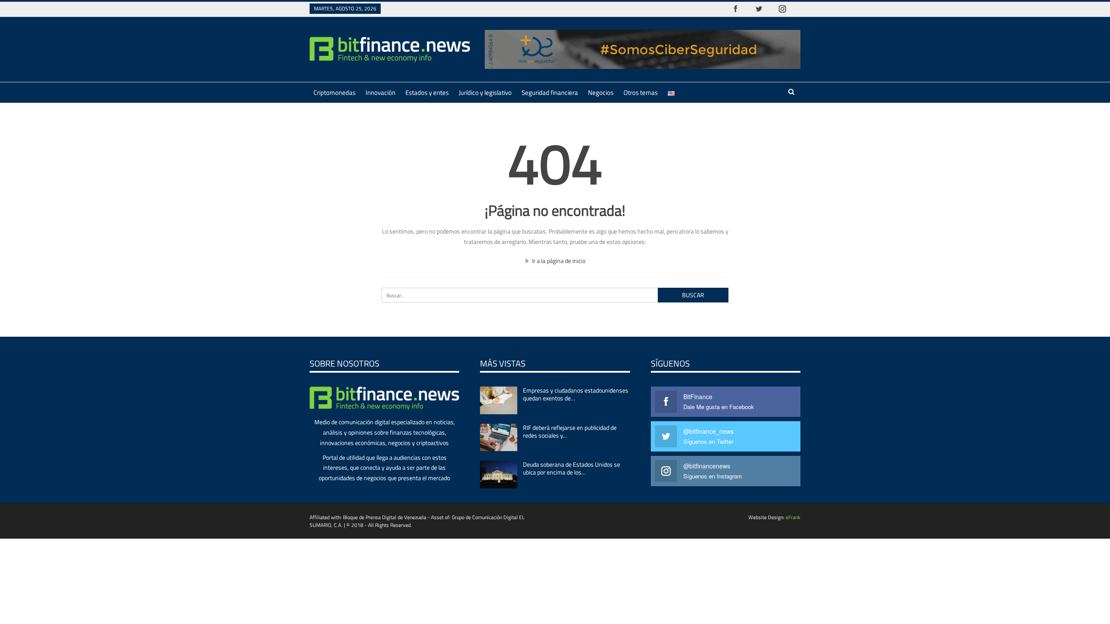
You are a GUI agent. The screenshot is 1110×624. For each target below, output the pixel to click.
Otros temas (641, 93)
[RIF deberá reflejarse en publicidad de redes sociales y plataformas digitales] (498, 438)
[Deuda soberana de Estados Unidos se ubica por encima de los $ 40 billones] (498, 474)
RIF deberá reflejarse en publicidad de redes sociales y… (570, 431)
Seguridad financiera (550, 93)
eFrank (793, 517)
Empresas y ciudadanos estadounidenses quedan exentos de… (575, 394)
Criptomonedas (334, 93)
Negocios (601, 93)
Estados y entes (427, 93)
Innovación (380, 93)
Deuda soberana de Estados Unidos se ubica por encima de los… (571, 468)
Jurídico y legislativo (485, 93)
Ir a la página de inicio (558, 260)
